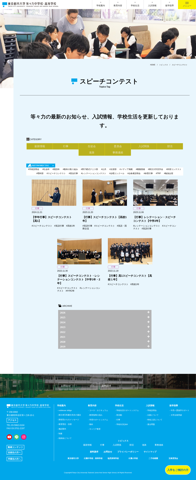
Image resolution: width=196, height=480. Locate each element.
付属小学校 (133, 458)
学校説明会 (152, 410)
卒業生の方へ (14, 459)
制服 (60, 433)
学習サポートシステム (98, 420)
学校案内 (100, 5)
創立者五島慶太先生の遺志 (70, 415)
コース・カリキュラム (98, 410)
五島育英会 (173, 458)
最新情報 (39, 146)
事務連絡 (118, 152)
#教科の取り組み (70, 169)
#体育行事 (148, 173)
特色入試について (154, 420)
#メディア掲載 (126, 169)
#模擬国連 (140, 169)
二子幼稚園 (153, 458)
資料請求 (106, 386)
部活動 (119, 415)
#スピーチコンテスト (56, 173)
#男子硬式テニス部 (89, 169)
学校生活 (135, 5)
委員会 (118, 146)
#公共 (103, 169)
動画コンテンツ (15, 447)
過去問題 (151, 424)
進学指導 (169, 5)
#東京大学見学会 (155, 169)
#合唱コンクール (116, 173)
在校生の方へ (14, 452)
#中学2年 (70, 291)
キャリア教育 (95, 429)
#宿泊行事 (73, 173)
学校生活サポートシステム (127, 410)
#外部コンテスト (173, 169)
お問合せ (66, 386)
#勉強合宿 (168, 173)
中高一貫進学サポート (180, 410)
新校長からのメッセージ (69, 419)
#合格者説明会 (134, 173)
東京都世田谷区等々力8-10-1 (20, 415)
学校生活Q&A (122, 424)
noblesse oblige (65, 410)
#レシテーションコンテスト (93, 173)
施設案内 (62, 429)
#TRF (158, 173)
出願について (153, 415)
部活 (170, 146)
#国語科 (56, 169)
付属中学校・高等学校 (93, 458)
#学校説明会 (33, 169)
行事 (65, 146)
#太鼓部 (113, 169)
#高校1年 (70, 226)
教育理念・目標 (65, 424)
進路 (91, 152)
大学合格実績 (176, 415)
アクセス (12, 420)
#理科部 (39, 173)
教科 (91, 424)
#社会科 (45, 169)
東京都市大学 (73, 458)
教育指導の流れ (95, 415)
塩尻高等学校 (113, 458)
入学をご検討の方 (178, 469)
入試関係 (144, 146)
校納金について (65, 438)
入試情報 (152, 5)
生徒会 (92, 146)
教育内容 (118, 5)
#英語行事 (59, 226)
